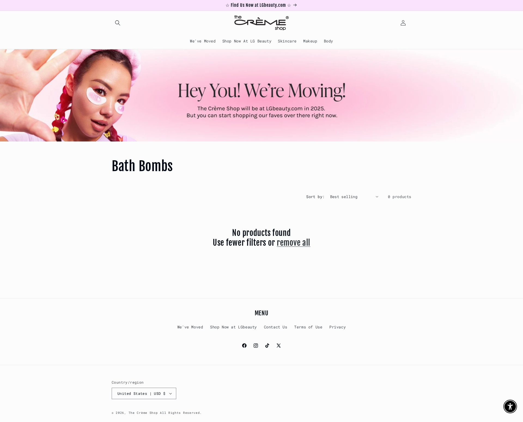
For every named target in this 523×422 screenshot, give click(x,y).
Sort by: (315, 196)
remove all (293, 243)
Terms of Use (308, 326)
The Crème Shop (143, 413)
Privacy (337, 326)
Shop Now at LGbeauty (233, 326)
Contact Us (275, 326)
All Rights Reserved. (181, 413)
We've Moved (190, 326)
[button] (118, 23)
